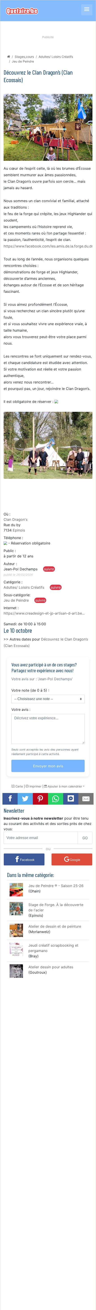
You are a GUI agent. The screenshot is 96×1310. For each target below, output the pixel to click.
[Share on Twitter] (25, 798)
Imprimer (35, 786)
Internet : (11, 608)
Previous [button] (20, 445)
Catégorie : (13, 582)
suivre (49, 569)
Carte (19, 786)
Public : (10, 550)
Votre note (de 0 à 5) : (30, 690)
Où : (7, 514)
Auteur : (10, 563)
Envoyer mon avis (48, 766)
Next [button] (75, 445)
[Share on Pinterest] (40, 798)
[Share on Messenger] (71, 798)
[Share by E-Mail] (86, 798)
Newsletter (14, 810)
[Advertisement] (48, 492)
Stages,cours (24, 57)
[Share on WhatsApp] (55, 798)
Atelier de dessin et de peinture (54, 926)
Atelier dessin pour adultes (50, 967)
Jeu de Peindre (23, 61)
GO (85, 838)
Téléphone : (13, 538)
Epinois (19, 530)
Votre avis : (20, 709)
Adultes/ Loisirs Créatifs (56, 57)
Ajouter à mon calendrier (64, 786)
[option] (48, 445)
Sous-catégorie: (17, 595)
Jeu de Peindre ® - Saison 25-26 (55, 885)
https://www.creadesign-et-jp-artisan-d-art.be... (44, 613)
